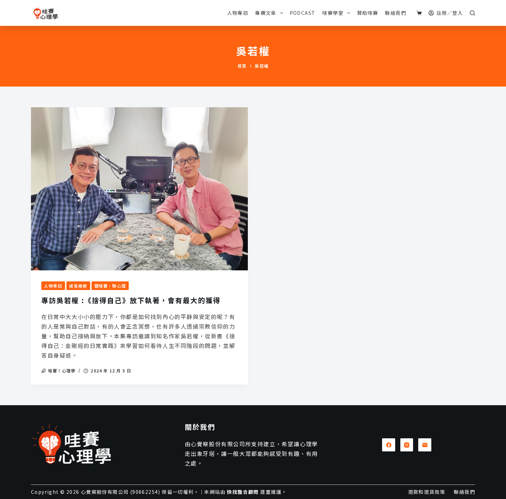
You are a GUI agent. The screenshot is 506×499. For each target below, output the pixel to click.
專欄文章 (265, 12)
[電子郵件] (424, 444)
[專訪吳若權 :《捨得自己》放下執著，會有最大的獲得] (139, 188)
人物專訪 (238, 12)
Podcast (303, 12)
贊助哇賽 (367, 12)
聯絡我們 (395, 12)
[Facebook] (388, 444)
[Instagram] (406, 444)
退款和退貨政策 (426, 491)
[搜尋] (472, 13)
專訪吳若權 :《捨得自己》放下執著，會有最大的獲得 (131, 300)
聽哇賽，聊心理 (110, 286)
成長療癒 (78, 286)
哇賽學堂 (333, 12)
